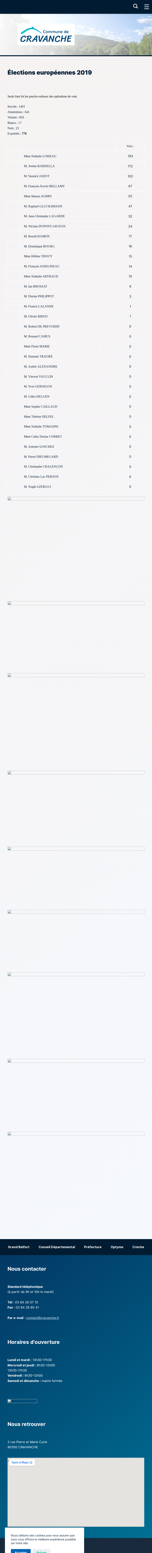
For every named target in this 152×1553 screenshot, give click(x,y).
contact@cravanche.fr (42, 1318)
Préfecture (93, 1247)
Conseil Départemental (57, 1247)
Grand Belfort (18, 1247)
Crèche (138, 1247)
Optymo (117, 1247)
